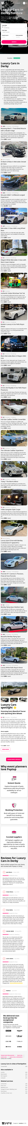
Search (18, 3)
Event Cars (19, 1055)
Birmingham (4, 1076)
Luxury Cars (4, 1057)
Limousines (3, 1083)
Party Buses (4, 1091)
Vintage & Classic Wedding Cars (9, 1089)
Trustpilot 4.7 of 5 (19, 1123)
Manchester (4, 1074)
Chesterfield (4, 1066)
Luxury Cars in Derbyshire (15, 1057)
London (3, 1072)
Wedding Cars (4, 1087)
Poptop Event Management (7, 1055)
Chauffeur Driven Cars (6, 1093)
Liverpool (3, 1078)
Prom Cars (3, 1085)
